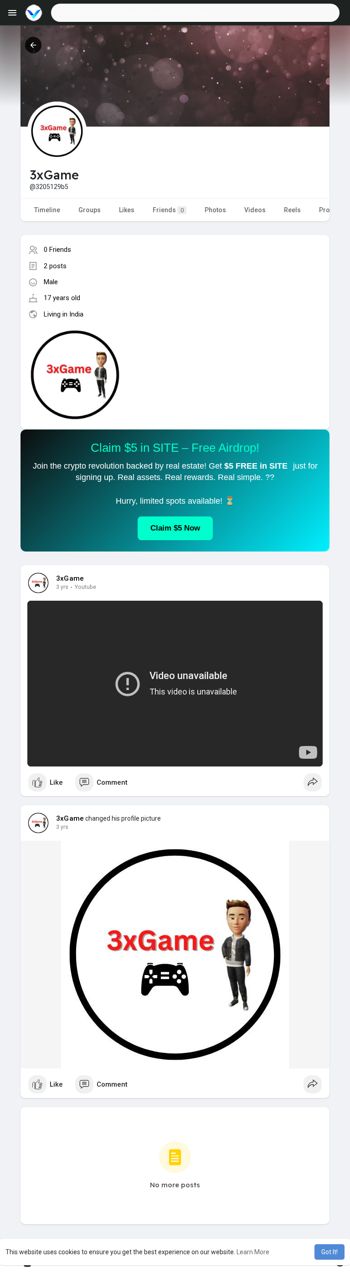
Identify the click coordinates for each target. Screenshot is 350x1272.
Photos (215, 210)
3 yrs (62, 587)
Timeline (47, 210)
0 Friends (57, 249)
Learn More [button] (253, 1252)
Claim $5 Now (175, 528)
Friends (168, 210)
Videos (255, 210)
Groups (89, 210)
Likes (126, 210)
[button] (195, 13)
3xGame (70, 578)
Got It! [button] (329, 1252)
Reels (292, 210)
